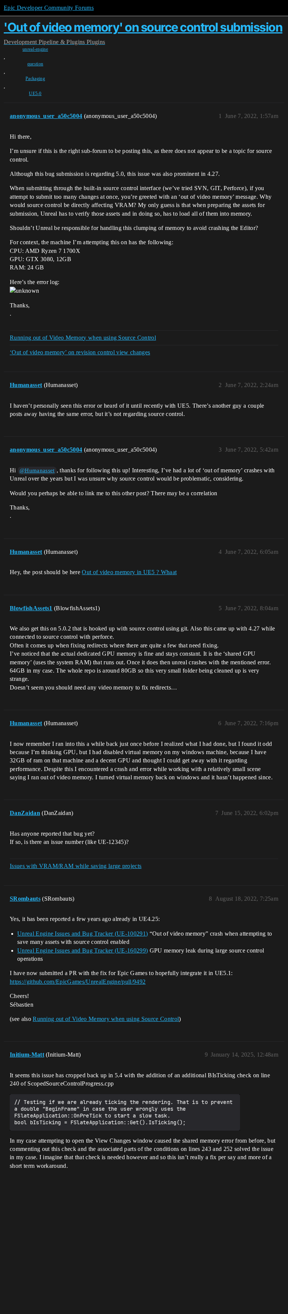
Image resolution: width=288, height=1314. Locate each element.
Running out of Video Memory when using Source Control (83, 337)
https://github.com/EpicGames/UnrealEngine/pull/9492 (78, 981)
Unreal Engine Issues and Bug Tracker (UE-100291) (82, 933)
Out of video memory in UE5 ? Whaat (129, 572)
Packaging (35, 78)
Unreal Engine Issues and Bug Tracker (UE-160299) (82, 950)
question (35, 64)
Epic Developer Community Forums (49, 8)
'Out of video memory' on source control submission (143, 27)
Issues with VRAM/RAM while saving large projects (75, 866)
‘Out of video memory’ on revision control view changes (80, 352)
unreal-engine (35, 49)
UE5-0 (35, 93)
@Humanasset (37, 470)
